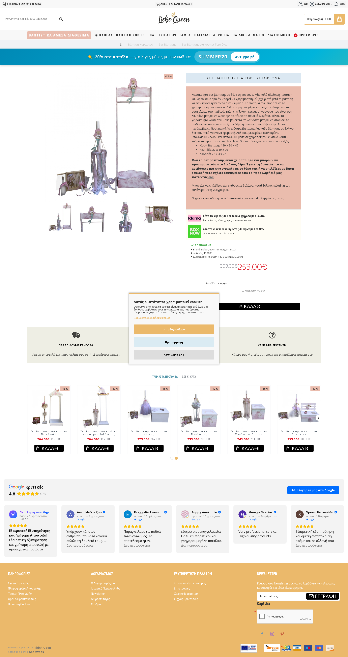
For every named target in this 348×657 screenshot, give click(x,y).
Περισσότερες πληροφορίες (152, 317)
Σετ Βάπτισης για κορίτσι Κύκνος (249, 436)
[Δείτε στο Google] (13, 518)
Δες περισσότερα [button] (22, 549)
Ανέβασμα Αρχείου (255, 290)
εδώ (211, 177)
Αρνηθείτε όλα (174, 354)
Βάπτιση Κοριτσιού (140, 44)
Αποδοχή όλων (174, 329)
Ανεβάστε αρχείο (218, 283)
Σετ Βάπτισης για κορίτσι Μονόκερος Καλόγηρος (199, 436)
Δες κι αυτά (189, 380)
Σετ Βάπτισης (167, 44)
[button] (29, 421)
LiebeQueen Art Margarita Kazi (218, 249)
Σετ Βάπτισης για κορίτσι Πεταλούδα (149, 436)
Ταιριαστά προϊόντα (165, 380)
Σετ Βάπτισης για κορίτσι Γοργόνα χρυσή (49, 436)
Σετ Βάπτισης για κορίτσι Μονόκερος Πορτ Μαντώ (99, 436)
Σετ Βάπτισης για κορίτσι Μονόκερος (299, 436)
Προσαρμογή (174, 342)
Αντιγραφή (245, 56)
